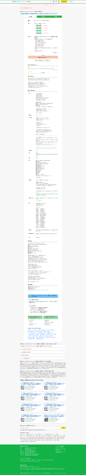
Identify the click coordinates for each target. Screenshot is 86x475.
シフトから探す (38, 459)
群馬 (35, 447)
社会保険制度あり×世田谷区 (24, 441)
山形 (34, 451)
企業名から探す (51, 459)
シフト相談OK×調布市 (31, 334)
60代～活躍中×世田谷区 (32, 441)
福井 (30, 452)
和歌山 (34, 450)
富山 (27, 452)
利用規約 (26, 473)
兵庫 (27, 450)
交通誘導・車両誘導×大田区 (41, 438)
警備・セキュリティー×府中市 (34, 434)
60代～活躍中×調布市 (46, 331)
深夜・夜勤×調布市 (35, 335)
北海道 (26, 451)
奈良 (31, 450)
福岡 (25, 455)
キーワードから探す (23, 461)
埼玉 (29, 447)
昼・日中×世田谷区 (56, 438)
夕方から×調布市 (53, 334)
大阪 (25, 450)
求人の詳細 (43, 16)
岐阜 (30, 449)
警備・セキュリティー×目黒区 (61, 435)
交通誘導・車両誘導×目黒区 (49, 438)
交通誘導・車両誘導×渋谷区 (32, 438)
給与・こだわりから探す (44, 459)
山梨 (31, 452)
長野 (33, 452)
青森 (27, 451)
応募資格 (55, 16)
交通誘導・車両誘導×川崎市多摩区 (51, 437)
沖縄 (37, 455)
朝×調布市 (37, 334)
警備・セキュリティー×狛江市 (43, 435)
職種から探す (33, 459)
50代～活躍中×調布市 (38, 331)
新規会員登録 (64, 1)
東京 (25, 447)
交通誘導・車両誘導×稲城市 (61, 437)
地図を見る (55, 52)
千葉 (31, 447)
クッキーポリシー (37, 473)
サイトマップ (42, 473)
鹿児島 (35, 455)
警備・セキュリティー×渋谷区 (52, 435)
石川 (28, 452)
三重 (28, 449)
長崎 (28, 455)
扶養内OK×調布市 (41, 335)
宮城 (31, 451)
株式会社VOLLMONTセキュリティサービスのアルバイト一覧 (38, 289)
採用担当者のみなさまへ (47, 473)
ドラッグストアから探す (35, 461)
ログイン (71, 1)
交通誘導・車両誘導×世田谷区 (33, 437)
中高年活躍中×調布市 (31, 331)
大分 (31, 455)
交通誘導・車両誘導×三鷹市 (24, 438)
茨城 (32, 447)
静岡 (27, 449)
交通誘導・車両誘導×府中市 (42, 437)
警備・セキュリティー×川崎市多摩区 (44, 434)
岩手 (29, 451)
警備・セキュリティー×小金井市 (33, 435)
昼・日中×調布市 (47, 334)
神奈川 (27, 447)
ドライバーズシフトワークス (60, 447)
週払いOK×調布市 (53, 337)
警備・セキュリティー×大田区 (24, 437)
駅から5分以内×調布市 (31, 337)
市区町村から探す (22, 459)
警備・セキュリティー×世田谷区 (24, 434)
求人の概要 (30, 16)
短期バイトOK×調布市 (49, 335)
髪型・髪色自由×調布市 (31, 338)
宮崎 (33, 455)
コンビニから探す (28, 461)
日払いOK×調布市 (46, 337)
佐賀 (27, 455)
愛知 (25, 449)
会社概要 (21, 473)
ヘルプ (51, 1)
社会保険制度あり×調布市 (40, 338)
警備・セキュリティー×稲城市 (54, 434)
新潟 (25, 452)
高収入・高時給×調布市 (39, 337)
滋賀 (30, 450)
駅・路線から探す (28, 459)
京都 (28, 450)
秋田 (32, 451)
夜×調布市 (29, 335)
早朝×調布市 (42, 334)
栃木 (34, 447)
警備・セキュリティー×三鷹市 (24, 435)
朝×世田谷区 (62, 438)
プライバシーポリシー (31, 473)
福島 (35, 451)
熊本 (30, 455)
